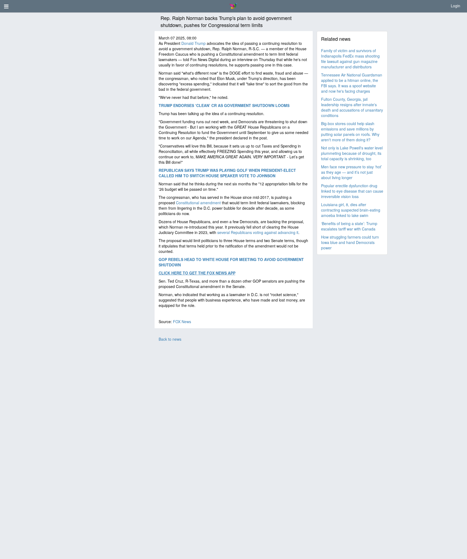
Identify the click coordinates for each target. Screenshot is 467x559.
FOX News (182, 321)
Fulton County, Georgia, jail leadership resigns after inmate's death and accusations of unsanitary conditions (352, 107)
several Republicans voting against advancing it (257, 232)
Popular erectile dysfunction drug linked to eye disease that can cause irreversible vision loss (352, 191)
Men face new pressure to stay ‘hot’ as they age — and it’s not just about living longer (351, 172)
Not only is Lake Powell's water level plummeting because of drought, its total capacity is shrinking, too (352, 153)
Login (455, 5)
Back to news (170, 339)
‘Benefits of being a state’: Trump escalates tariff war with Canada (349, 226)
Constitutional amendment (198, 202)
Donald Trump (193, 43)
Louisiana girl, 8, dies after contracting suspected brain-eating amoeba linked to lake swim (350, 210)
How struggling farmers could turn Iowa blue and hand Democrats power (350, 242)
